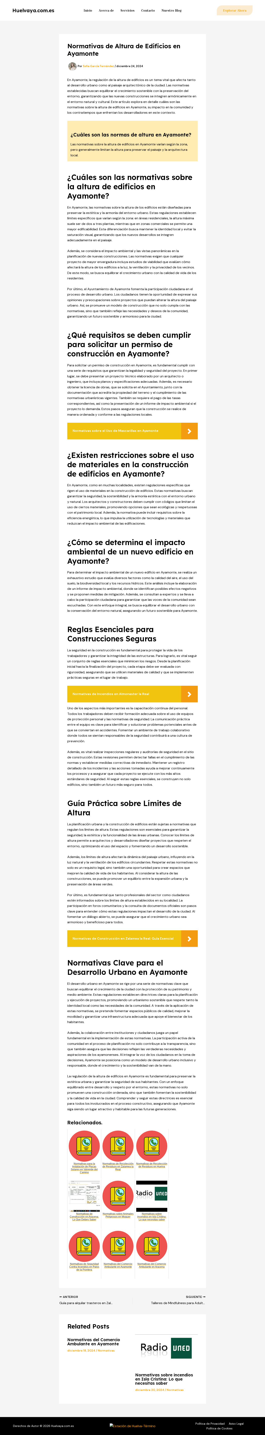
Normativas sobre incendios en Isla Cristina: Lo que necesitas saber (164, 1379)
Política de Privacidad (210, 1423)
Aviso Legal (236, 1423)
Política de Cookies (219, 1428)
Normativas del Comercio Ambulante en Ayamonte (93, 1341)
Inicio (88, 10)
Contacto (148, 10)
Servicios (127, 10)
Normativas (106, 1350)
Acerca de (106, 10)
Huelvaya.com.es (33, 10)
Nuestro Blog (171, 10)
